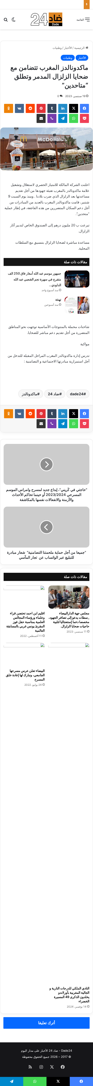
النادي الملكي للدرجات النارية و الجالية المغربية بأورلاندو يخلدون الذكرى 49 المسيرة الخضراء (69, 994)
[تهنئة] (77, 305)
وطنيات (57, 48)
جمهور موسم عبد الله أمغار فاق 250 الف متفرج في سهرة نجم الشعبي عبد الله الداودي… (34, 279)
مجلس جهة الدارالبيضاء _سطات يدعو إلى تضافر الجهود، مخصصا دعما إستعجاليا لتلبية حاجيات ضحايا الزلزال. (69, 619)
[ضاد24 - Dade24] (46, 19)
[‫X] (73, 108)
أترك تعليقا (46, 1023)
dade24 (77, 394)
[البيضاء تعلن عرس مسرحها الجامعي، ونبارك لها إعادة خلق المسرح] (24, 654)
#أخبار (68, 48)
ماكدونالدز (29, 394)
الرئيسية (80, 48)
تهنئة (58, 299)
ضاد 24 (53, 394)
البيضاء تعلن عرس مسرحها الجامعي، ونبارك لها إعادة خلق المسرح (25, 675)
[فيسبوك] (84, 108)
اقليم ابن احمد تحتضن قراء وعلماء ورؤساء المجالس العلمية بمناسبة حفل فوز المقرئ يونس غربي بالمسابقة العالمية (25, 621)
